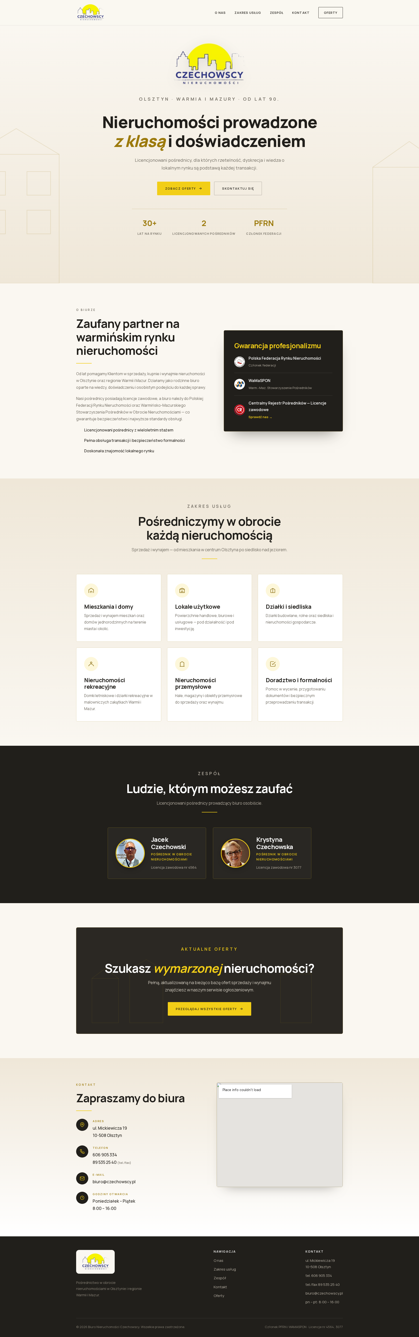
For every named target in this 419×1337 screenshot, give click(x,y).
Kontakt (300, 12)
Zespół (276, 12)
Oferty (330, 12)
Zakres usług (247, 12)
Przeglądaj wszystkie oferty (206, 1009)
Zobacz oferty (180, 188)
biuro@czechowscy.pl (114, 1181)
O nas (220, 12)
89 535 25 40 (105, 1162)
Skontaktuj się (238, 188)
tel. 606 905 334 (319, 1275)
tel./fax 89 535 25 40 (323, 1284)
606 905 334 (105, 1155)
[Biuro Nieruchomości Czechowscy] (90, 13)
